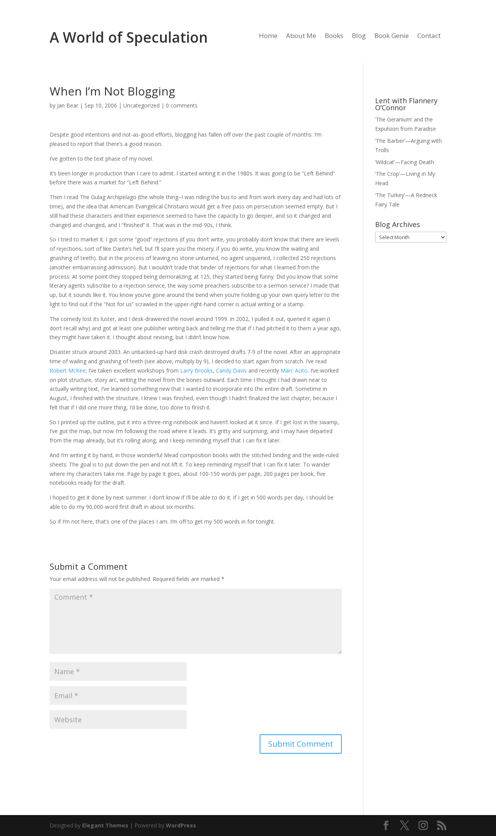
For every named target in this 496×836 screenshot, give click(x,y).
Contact (429, 36)
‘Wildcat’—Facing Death (404, 162)
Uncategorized (141, 105)
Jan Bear (67, 105)
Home (268, 36)
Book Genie (391, 36)
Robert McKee (68, 370)
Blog (359, 36)
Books (334, 36)
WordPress (181, 825)
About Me (301, 36)
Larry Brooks (196, 370)
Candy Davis (231, 370)
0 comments (182, 105)
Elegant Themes (105, 825)
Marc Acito (294, 370)
